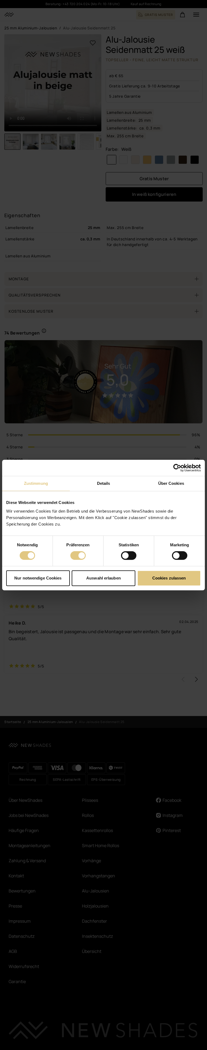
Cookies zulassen (169, 578)
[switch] (78, 555)
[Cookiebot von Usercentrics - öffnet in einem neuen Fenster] (177, 468)
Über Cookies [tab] (171, 483)
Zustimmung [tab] (36, 483)
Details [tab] (103, 483)
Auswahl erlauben (103, 578)
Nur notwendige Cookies (37, 578)
